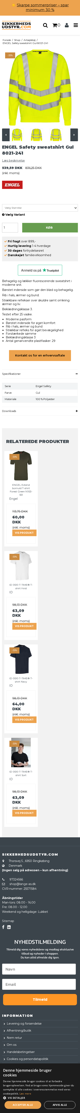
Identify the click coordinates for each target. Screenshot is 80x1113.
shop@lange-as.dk (22, 884)
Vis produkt (24, 532)
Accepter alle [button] (23, 1105)
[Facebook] (3, 927)
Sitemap (8, 921)
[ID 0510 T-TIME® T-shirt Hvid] (21, 565)
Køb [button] (49, 227)
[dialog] (40, 1088)
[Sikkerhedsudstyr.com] (20, 25)
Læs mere (25, 1093)
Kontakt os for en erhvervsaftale (40, 355)
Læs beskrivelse (13, 160)
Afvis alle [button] (60, 1105)
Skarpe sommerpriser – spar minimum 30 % (43, 7)
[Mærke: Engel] (12, 191)
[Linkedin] (9, 927)
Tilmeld (40, 999)
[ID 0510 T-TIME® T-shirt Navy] (21, 659)
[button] (40, 1097)
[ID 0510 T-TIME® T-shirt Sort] (21, 752)
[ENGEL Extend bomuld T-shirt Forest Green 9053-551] (21, 465)
